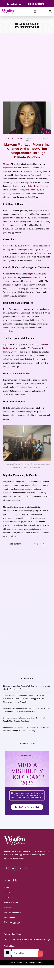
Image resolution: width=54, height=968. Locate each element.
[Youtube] (42, 4)
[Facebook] (29, 4)
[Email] (43, 544)
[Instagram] (33, 4)
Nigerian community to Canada (16, 485)
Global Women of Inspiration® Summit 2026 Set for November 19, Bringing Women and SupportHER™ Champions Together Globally (23, 699)
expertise (7, 167)
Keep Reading (15, 544)
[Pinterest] (40, 544)
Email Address (10, 946)
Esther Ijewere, (34, 186)
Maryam (7, 163)
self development (16, 138)
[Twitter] (37, 544)
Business (25, 167)
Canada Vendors (30, 193)
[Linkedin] (36, 4)
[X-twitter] (39, 4)
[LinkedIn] (19, 868)
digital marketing (35, 273)
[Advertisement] (27, 67)
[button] (35, 11)
